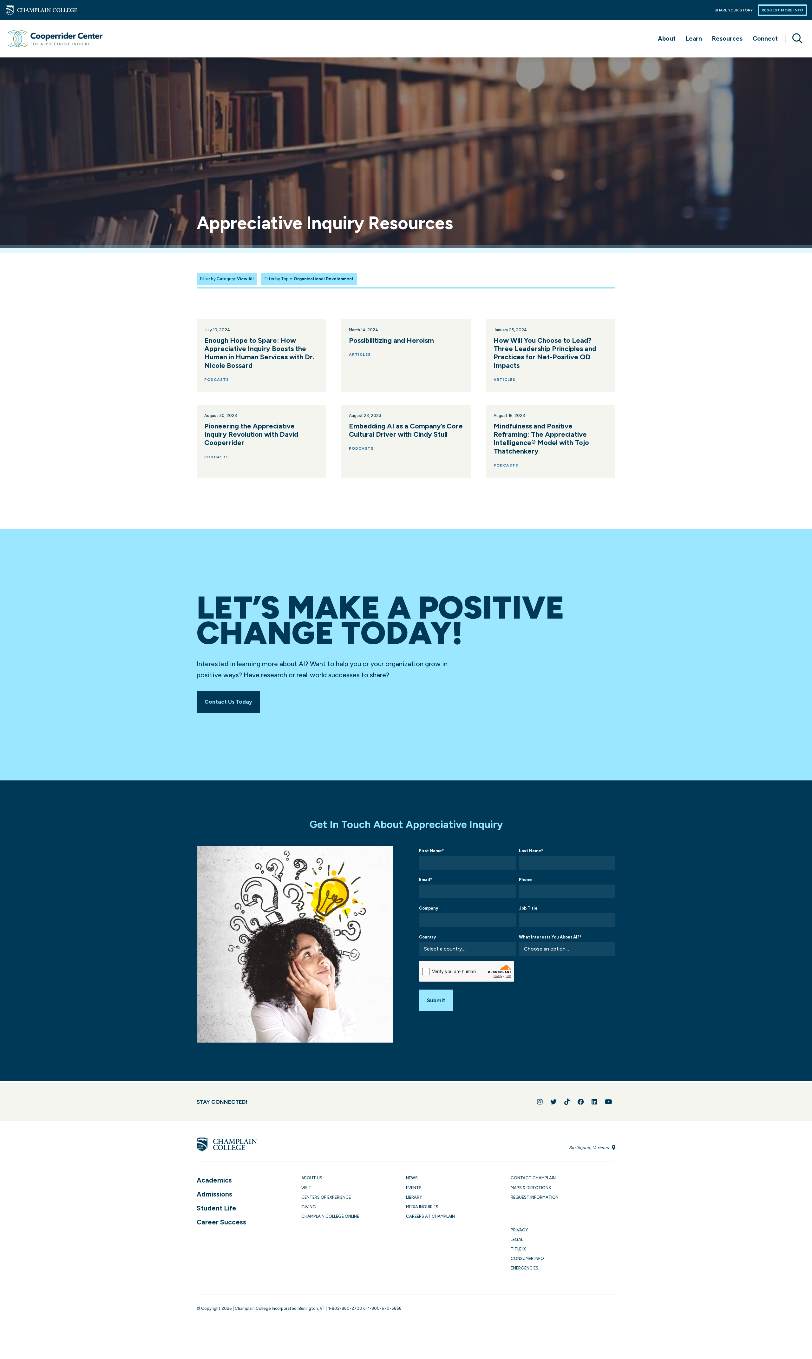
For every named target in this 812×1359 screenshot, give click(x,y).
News (412, 1178)
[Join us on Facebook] (581, 1102)
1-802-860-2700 (345, 1308)
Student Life (216, 1208)
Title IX (518, 1249)
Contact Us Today (228, 702)
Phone (525, 879)
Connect (765, 38)
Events (414, 1187)
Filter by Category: (227, 278)
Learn (694, 38)
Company (428, 908)
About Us (311, 1178)
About (667, 38)
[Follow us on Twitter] (553, 1102)
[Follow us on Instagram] (540, 1102)
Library (414, 1197)
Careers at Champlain (430, 1216)
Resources (727, 38)
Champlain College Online (330, 1216)
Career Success (221, 1222)
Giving (308, 1206)
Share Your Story (734, 10)
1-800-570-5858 (385, 1308)
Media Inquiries (422, 1206)
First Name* (431, 850)
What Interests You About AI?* (550, 937)
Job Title (528, 908)
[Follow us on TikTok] (567, 1102)
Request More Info (782, 10)
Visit (306, 1187)
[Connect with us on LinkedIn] (594, 1102)
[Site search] (794, 38)
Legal (517, 1239)
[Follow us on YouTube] (608, 1102)
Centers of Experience (326, 1197)
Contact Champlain (533, 1178)
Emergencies (524, 1268)
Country (427, 937)
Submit (436, 1000)
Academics (214, 1180)
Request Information (535, 1197)
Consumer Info (527, 1258)
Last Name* (531, 850)
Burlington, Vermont (590, 1147)
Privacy (519, 1230)
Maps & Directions (531, 1187)
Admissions (214, 1194)
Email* (425, 879)
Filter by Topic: (309, 278)
